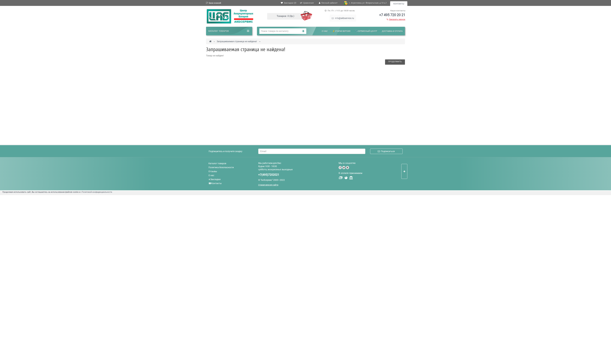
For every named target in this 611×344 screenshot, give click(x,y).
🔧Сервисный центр (366, 31)
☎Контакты (215, 183)
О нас (325, 31)
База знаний (214, 3)
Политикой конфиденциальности (97, 192)
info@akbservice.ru (344, 18)
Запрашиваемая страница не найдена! (237, 41)
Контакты (398, 4)
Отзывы (212, 171)
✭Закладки (214, 179)
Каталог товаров (217, 163)
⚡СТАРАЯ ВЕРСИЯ (341, 31)
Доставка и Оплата (392, 31)
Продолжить (395, 62)
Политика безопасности (221, 167)
